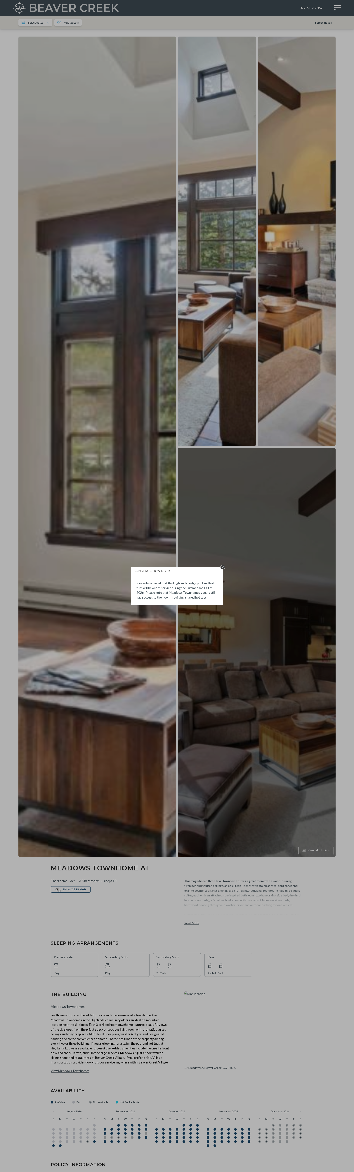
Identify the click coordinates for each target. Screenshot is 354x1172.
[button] (222, 567)
